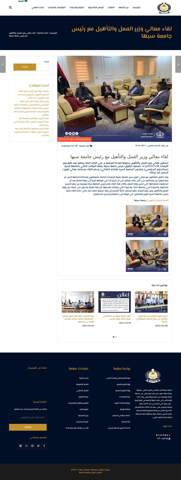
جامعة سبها (110, 166)
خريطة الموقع (83, 397)
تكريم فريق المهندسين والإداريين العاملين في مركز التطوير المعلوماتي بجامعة (152, 319)
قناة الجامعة (126, 422)
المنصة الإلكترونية (82, 384)
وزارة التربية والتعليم (123, 384)
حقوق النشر (84, 409)
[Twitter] (38, 446)
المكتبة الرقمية (125, 409)
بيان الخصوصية (83, 415)
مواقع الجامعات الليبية (122, 403)
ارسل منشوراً (83, 378)
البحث (46, 61)
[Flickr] (20, 446)
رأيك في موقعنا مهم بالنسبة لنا (77, 428)
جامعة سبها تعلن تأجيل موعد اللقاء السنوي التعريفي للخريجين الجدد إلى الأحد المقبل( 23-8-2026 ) (33, 95)
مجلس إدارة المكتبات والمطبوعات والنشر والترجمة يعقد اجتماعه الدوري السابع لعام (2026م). (31, 112)
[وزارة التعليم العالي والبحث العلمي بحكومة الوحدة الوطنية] (3, 64)
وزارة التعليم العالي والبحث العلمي (118, 378)
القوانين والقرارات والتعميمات (78, 403)
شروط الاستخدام (82, 422)
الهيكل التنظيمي (82, 390)
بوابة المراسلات (124, 397)
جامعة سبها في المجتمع (121, 415)
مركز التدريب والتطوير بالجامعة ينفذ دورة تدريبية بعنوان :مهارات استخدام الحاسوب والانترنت (31, 132)
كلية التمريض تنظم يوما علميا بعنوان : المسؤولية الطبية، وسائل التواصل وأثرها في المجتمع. (78, 319)
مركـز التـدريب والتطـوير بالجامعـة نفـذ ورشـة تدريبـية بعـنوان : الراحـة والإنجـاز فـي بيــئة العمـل (31, 122)
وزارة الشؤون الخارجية (123, 390)
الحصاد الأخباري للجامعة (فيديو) (119, 428)
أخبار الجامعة (84, 146)
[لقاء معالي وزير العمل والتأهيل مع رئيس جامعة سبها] (178, 64)
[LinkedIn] (32, 446)
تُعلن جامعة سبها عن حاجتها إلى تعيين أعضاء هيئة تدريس (117, 318)
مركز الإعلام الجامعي (157, 200)
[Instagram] (26, 446)
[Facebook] (44, 446)
